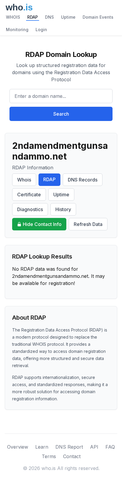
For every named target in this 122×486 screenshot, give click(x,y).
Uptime (68, 17)
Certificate (29, 194)
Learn (41, 447)
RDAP (32, 17)
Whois (24, 180)
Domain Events (98, 17)
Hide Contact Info (42, 224)
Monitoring (17, 29)
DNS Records (82, 180)
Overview (17, 447)
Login (41, 29)
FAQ (110, 447)
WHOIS (13, 17)
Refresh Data (88, 224)
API (94, 447)
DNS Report (69, 447)
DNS (49, 17)
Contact (72, 456)
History (63, 209)
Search (61, 114)
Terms (49, 456)
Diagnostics (30, 209)
